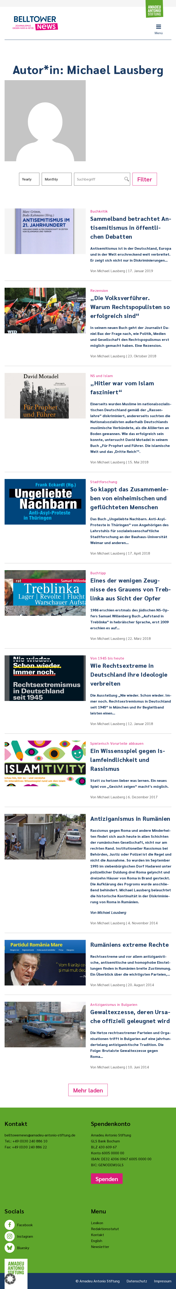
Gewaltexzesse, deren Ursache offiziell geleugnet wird (130, 1013)
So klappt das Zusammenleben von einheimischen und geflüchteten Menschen (129, 495)
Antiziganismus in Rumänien (130, 818)
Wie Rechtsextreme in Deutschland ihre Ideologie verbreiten (129, 671)
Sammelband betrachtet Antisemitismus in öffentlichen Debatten (130, 224)
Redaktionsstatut (105, 1228)
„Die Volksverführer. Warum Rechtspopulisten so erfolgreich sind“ (130, 303)
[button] (10, 1279)
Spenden (107, 1178)
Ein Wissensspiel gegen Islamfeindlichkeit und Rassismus (127, 756)
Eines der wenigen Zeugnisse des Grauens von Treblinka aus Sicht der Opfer (130, 586)
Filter (144, 179)
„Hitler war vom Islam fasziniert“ (122, 384)
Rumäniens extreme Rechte (129, 944)
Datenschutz (136, 1280)
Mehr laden (88, 1090)
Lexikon (97, 1222)
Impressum (162, 1280)
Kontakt (97, 1234)
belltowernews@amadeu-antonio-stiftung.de (40, 1135)
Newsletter (100, 1246)
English (96, 1240)
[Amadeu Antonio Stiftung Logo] (16, 1268)
